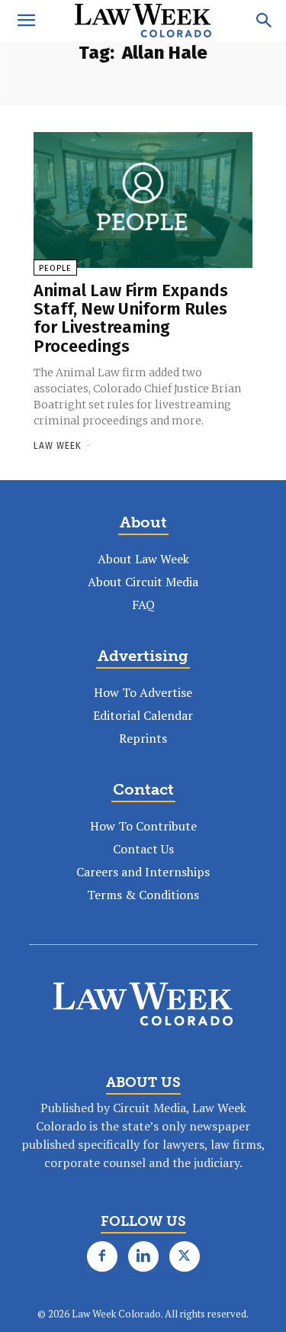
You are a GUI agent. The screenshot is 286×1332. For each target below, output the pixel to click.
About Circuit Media (143, 581)
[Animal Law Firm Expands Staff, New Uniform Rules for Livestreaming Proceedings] (143, 200)
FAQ (143, 604)
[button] (26, 20)
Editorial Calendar (143, 715)
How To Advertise (143, 692)
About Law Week (143, 558)
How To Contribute (143, 826)
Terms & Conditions (143, 894)
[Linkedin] (143, 1256)
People (55, 268)
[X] (184, 1256)
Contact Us (143, 848)
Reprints (143, 738)
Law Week (58, 445)
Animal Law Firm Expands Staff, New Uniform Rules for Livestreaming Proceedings (131, 318)
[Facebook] (102, 1256)
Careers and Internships (143, 871)
